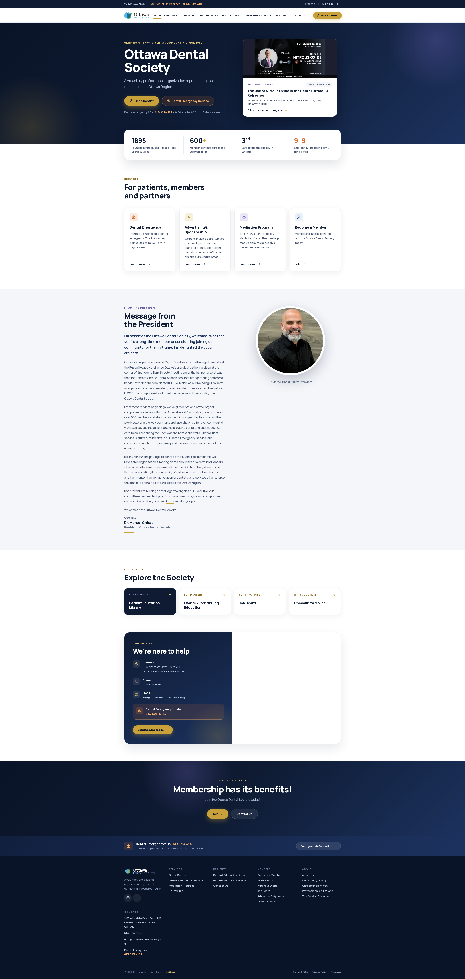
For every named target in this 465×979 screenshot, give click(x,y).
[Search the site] (338, 4)
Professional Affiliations (317, 891)
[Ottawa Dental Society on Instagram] (128, 898)
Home (157, 15)
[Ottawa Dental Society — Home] (136, 15)
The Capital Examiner (316, 896)
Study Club (176, 891)
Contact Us (299, 15)
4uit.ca (170, 972)
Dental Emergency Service (190, 101)
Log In (329, 4)
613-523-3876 (136, 4)
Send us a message (151, 730)
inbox (170, 501)
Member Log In (267, 901)
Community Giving (314, 880)
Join (313, 264)
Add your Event (267, 885)
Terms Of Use (301, 972)
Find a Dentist (330, 15)
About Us (280, 15)
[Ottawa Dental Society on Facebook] (137, 898)
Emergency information (316, 846)
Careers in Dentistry (315, 885)
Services (188, 15)
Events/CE (170, 15)
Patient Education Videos (229, 880)
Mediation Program (181, 885)
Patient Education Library (230, 875)
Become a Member (270, 875)
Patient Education (212, 15)
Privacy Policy (319, 972)
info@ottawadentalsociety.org (164, 697)
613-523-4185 (163, 112)
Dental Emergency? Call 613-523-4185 (179, 4)
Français (310, 4)
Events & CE (265, 880)
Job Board (236, 15)
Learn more (150, 264)
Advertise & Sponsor (258, 15)
